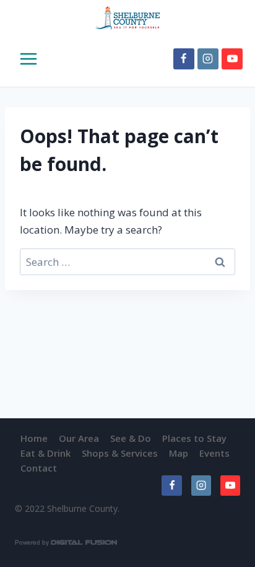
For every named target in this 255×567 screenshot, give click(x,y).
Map (178, 453)
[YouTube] (232, 58)
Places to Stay (194, 438)
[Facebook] (183, 58)
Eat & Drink (45, 453)
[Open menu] (19, 59)
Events (214, 453)
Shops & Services (120, 453)
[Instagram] (207, 58)
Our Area (79, 438)
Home (34, 438)
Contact (38, 468)
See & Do (130, 438)
